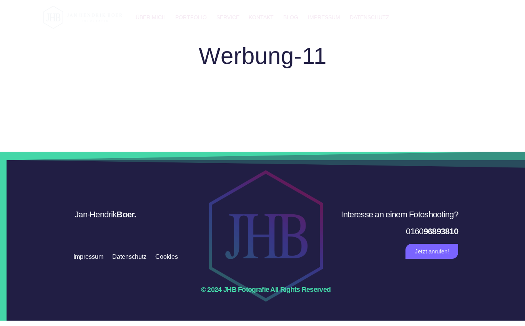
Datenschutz (369, 17)
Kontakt (261, 17)
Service (227, 17)
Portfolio (191, 17)
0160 (432, 231)
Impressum (324, 17)
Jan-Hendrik (105, 214)
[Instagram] (457, 17)
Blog (290, 17)
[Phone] (474, 17)
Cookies (166, 256)
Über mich (151, 17)
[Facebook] (441, 17)
